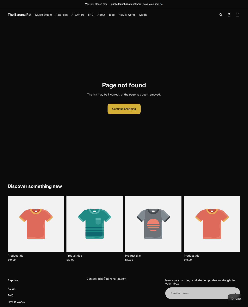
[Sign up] (234, 293)
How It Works (16, 302)
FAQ (10, 295)
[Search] (221, 14)
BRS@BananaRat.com (112, 278)
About (12, 288)
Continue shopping (124, 108)
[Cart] (237, 14)
